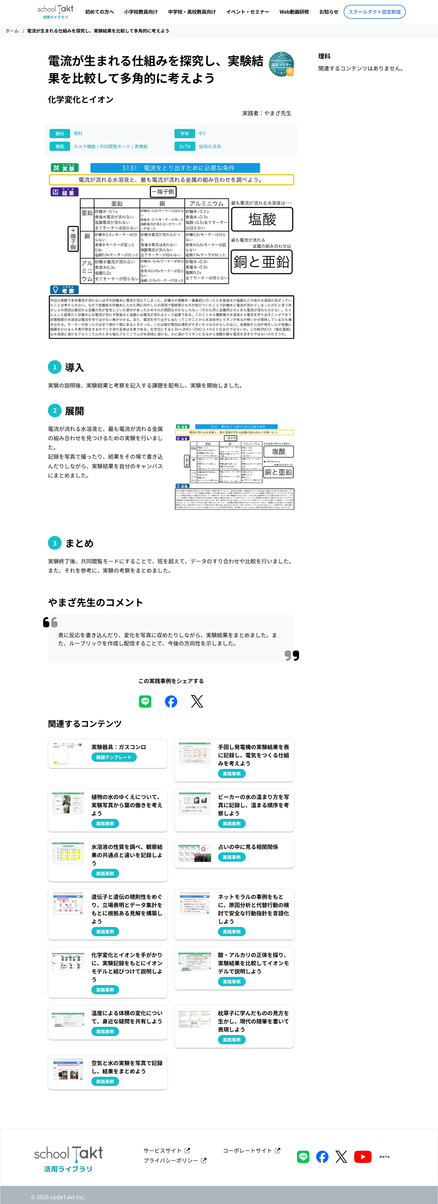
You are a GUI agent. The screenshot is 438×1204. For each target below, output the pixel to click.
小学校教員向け (141, 11)
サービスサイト (163, 1150)
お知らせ (328, 11)
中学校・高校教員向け (192, 11)
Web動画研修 (294, 11)
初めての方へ (99, 11)
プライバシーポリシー (172, 1160)
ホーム (12, 30)
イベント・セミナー (247, 11)
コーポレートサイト (249, 1150)
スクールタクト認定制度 (374, 11)
